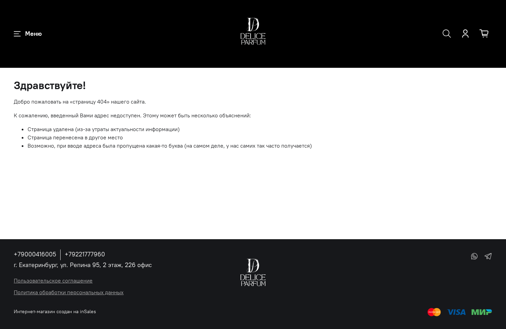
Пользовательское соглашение (53, 280)
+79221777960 (85, 254)
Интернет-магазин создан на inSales (55, 311)
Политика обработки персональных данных (69, 292)
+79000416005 (35, 254)
